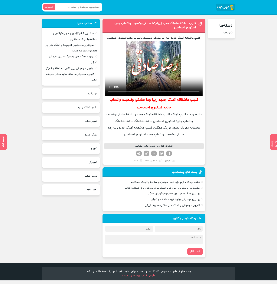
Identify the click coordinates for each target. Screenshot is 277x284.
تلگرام (139, 153)
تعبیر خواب (91, 121)
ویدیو (167, 160)
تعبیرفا (93, 148)
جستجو (49, 7)
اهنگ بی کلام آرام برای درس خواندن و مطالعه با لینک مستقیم (165, 182)
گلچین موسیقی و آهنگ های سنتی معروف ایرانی (172, 205)
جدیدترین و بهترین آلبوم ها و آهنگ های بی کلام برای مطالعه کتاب (162, 188)
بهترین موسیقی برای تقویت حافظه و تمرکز (176, 199)
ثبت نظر (195, 251)
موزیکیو (92, 93)
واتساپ (146, 153)
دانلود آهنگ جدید (87, 107)
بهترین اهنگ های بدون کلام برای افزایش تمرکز (174, 193)
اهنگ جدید (91, 135)
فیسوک (169, 153)
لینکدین (154, 153)
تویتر (161, 153)
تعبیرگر (93, 162)
